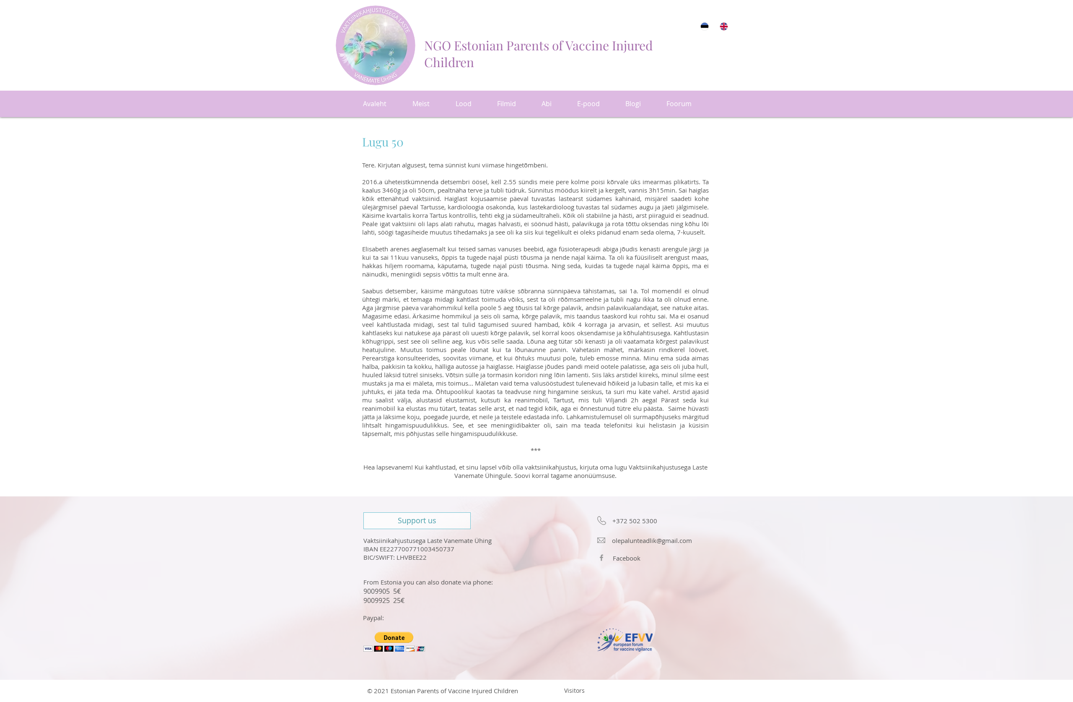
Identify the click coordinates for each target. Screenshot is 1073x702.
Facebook (626, 558)
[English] (723, 26)
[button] (394, 642)
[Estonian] (704, 26)
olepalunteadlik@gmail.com (652, 540)
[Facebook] (601, 557)
